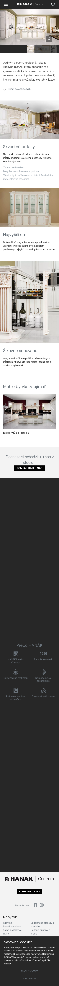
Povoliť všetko (29, 971)
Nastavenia (29, 978)
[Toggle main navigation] (5, 4)
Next (52, 410)
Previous (6, 410)
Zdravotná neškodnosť (43, 696)
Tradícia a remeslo (43, 659)
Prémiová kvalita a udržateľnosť (15, 698)
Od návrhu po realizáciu (15, 678)
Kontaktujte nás (30, 468)
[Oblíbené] (53, 4)
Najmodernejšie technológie (43, 679)
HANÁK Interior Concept (16, 661)
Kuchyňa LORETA (16, 433)
